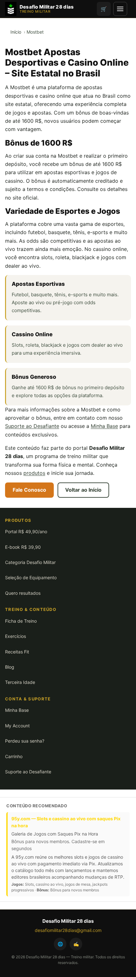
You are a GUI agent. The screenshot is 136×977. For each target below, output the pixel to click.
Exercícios (15, 636)
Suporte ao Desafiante (32, 426)
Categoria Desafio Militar (30, 562)
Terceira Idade (20, 682)
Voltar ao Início (83, 490)
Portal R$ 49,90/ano (26, 531)
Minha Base (104, 426)
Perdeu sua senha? (24, 741)
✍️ (76, 944)
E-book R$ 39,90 (23, 547)
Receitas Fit (17, 651)
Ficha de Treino (21, 621)
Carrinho (13, 756)
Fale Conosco (29, 490)
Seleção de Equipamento (31, 577)
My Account (17, 725)
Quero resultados (22, 593)
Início (15, 32)
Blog (9, 667)
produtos (34, 473)
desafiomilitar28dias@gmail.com (68, 930)
